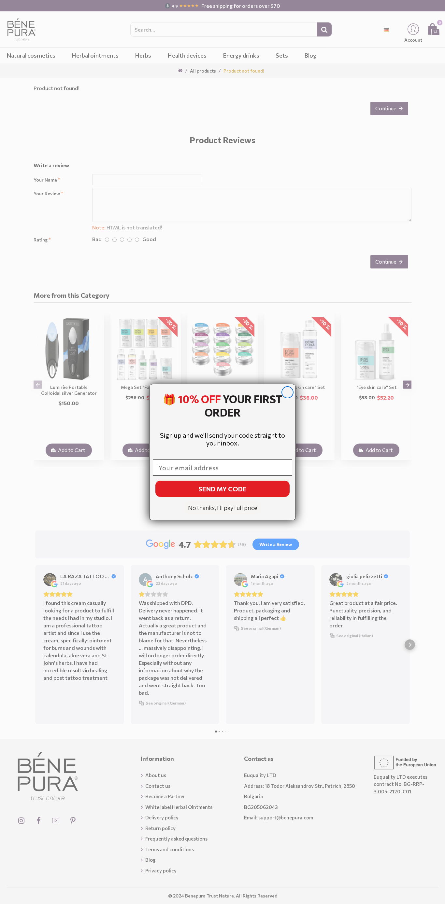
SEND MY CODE (222, 489)
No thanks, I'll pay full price (222, 507)
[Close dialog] (287, 392)
